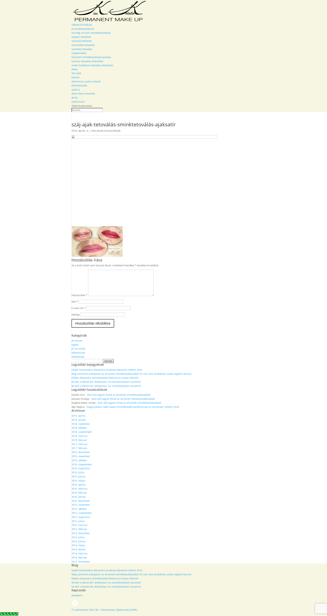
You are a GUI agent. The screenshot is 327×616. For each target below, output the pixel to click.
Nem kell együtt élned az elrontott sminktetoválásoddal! (119, 394)
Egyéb (75, 344)
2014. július (78, 537)
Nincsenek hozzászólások (106, 130)
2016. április (78, 484)
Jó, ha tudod (78, 348)
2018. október (79, 427)
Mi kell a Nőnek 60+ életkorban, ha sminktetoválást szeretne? (106, 381)
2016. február (79, 492)
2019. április (78, 415)
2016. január (79, 496)
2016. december (81, 452)
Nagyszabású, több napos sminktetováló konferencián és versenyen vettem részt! (133, 406)
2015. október (79, 508)
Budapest (77, 595)
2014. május (78, 545)
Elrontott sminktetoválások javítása (91, 57)
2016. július (78, 472)
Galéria (76, 89)
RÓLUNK (76, 73)
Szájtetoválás (79, 53)
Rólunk (75, 77)
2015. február (79, 529)
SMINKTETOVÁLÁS (82, 24)
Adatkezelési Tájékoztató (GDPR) (119, 609)
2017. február (79, 448)
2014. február (79, 557)
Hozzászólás (79, 295)
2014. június (78, 541)
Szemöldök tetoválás (83, 45)
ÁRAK (75, 69)
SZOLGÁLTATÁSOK (82, 41)
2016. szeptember (82, 464)
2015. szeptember (82, 513)
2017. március (80, 444)
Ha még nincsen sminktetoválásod (91, 32)
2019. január (79, 419)
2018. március (80, 436)
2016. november (81, 456)
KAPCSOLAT (78, 101)
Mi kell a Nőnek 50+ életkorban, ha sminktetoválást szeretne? (106, 386)
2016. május (78, 480)
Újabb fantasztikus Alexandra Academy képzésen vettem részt (107, 369)
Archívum (77, 340)
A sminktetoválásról (83, 28)
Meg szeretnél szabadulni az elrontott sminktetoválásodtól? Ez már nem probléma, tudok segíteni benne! (131, 373)
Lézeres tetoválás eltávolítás (87, 61)
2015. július (78, 521)
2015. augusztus (81, 517)
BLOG (75, 97)
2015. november (81, 504)
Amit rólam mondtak (83, 93)
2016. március (80, 488)
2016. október (79, 460)
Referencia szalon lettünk (86, 81)
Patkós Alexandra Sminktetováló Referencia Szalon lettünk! (105, 377)
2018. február (79, 440)
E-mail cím (78, 308)
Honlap (76, 314)
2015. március (80, 525)
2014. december (81, 533)
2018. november (81, 423)
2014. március (80, 553)
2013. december (81, 561)
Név (75, 301)
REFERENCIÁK (79, 85)
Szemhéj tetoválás (82, 49)
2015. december (81, 500)
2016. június (78, 476)
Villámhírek (78, 356)
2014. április (78, 549)
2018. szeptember (82, 431)
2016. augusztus (81, 468)
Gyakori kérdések (81, 36)
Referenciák (78, 352)
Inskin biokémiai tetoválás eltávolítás (92, 65)
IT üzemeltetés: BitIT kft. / (86, 609)
